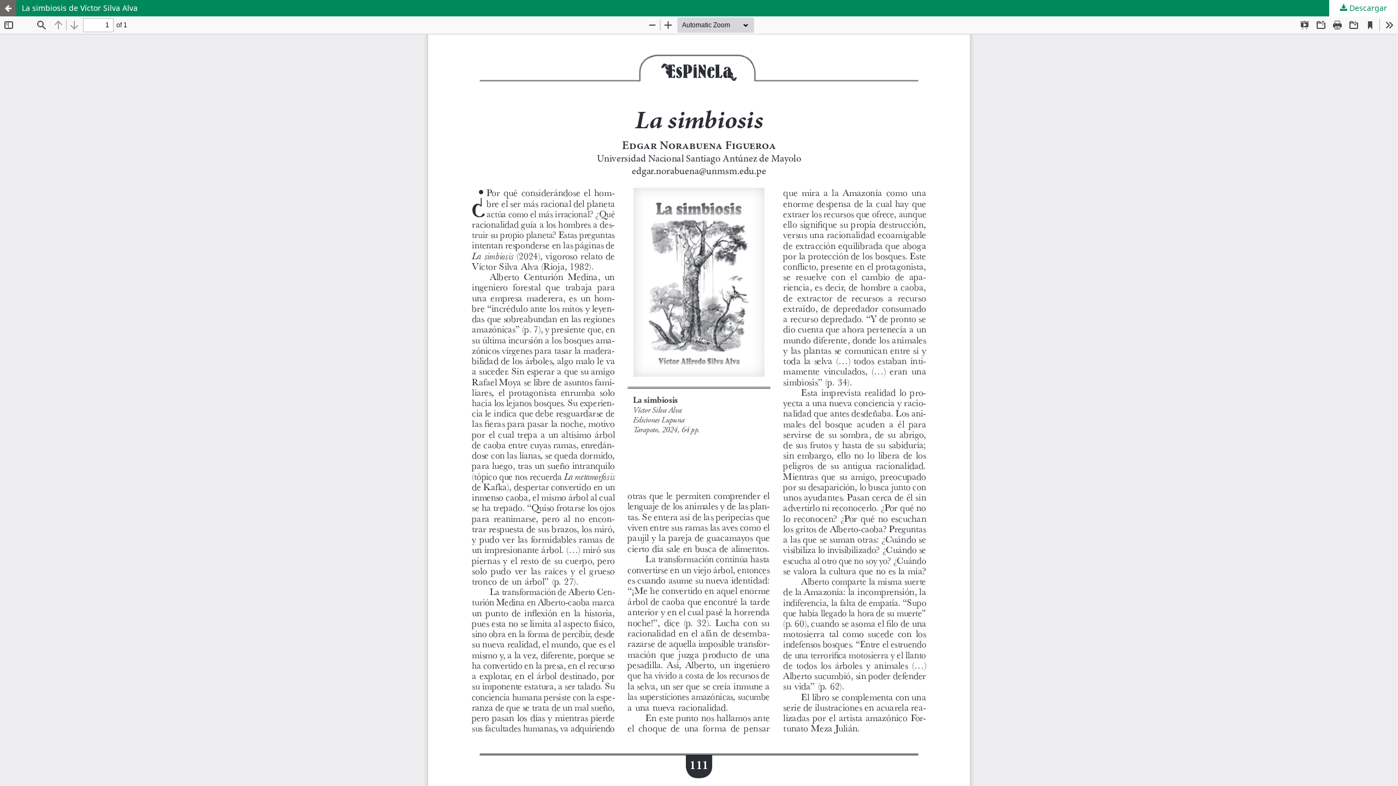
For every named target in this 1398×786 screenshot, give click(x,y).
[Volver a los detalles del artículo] (8, 8)
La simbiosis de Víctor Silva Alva (80, 8)
